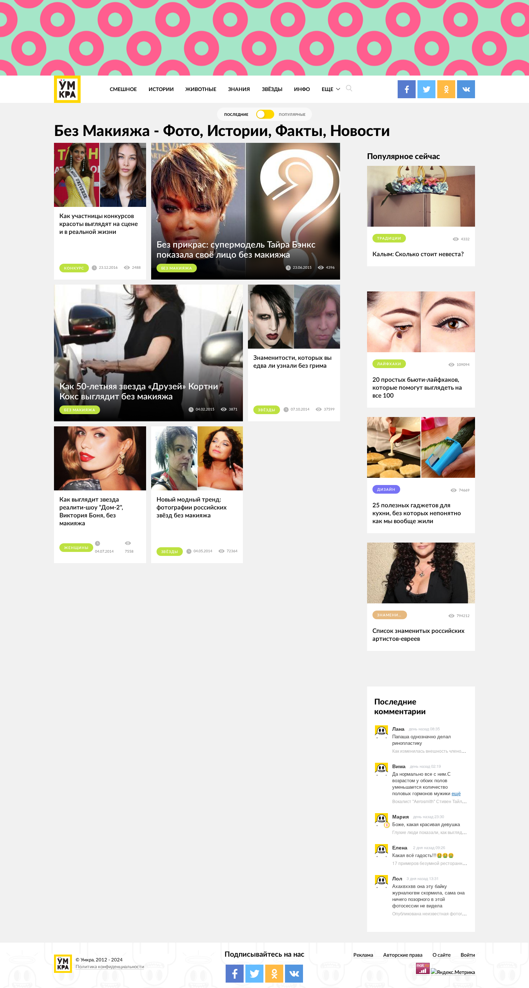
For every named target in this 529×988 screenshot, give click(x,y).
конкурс (74, 268)
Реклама (363, 955)
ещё (456, 793)
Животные (200, 89)
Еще (328, 89)
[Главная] (67, 89)
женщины (76, 548)
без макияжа (177, 268)
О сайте (442, 955)
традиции (389, 238)
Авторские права (402, 955)
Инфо (302, 89)
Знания (239, 89)
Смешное (123, 89)
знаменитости (392, 615)
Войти (468, 955)
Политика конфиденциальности (110, 967)
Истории (161, 89)
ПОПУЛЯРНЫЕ (292, 115)
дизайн (386, 489)
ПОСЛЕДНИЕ (236, 115)
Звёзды (272, 89)
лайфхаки (389, 364)
